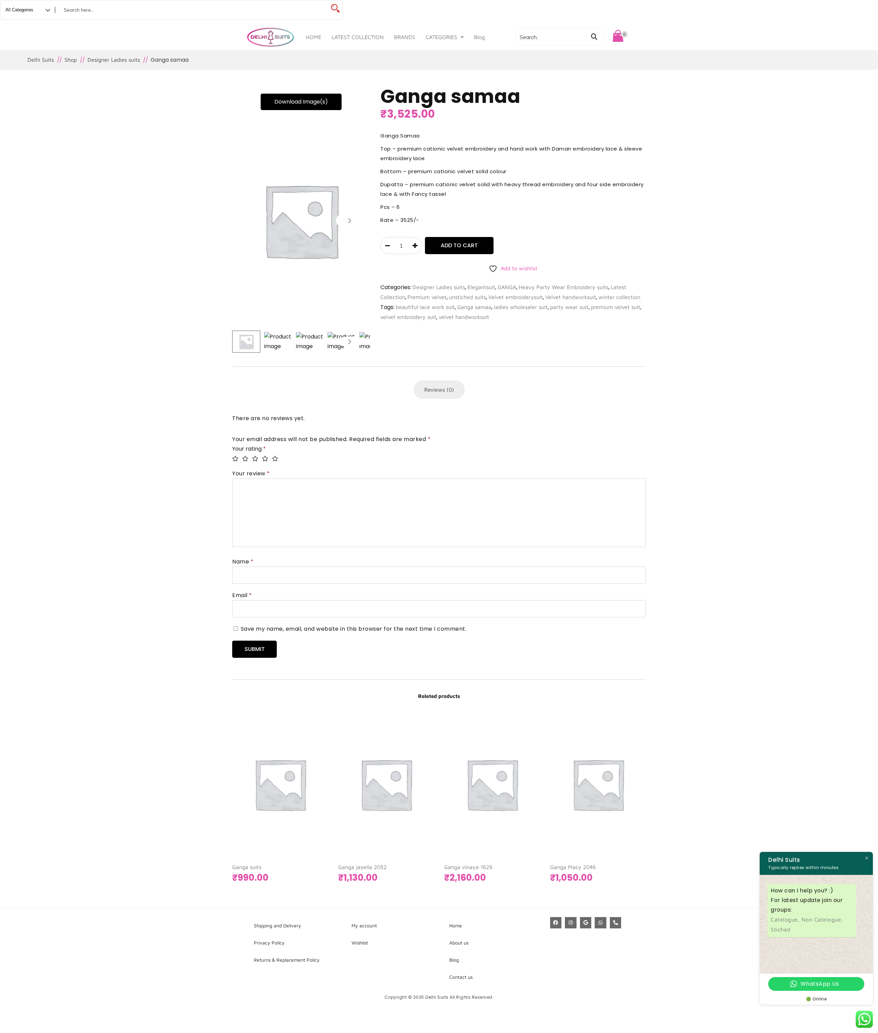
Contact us (461, 977)
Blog (479, 37)
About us (458, 943)
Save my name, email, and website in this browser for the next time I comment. (354, 629)
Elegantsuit (481, 287)
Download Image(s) (301, 102)
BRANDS (404, 37)
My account (364, 925)
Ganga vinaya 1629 (468, 867)
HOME (313, 37)
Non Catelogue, (822, 919)
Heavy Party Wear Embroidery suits (563, 287)
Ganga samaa (474, 307)
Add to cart (459, 245)
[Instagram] (571, 923)
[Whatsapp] (600, 923)
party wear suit (569, 307)
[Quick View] (300, 820)
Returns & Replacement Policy (287, 960)
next (349, 220)
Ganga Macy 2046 (573, 867)
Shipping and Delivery (277, 925)
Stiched (781, 929)
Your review (251, 473)
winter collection (619, 297)
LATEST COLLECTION (358, 37)
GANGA (507, 287)
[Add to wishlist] (314, 820)
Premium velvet (427, 297)
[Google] (586, 923)
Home (455, 925)
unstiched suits (467, 297)
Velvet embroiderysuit (515, 297)
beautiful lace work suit (425, 307)
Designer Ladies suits (439, 287)
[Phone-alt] (615, 923)
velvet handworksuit (464, 317)
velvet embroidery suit (408, 317)
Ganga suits (246, 867)
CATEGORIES (441, 37)
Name (242, 562)
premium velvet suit (615, 307)
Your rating (249, 449)
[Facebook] (556, 923)
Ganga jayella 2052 (362, 867)
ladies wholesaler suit (521, 307)
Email (242, 595)
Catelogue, (786, 919)
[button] (444, 37)
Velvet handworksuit (570, 297)
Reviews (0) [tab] (439, 390)
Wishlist (360, 943)
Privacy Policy (269, 943)
